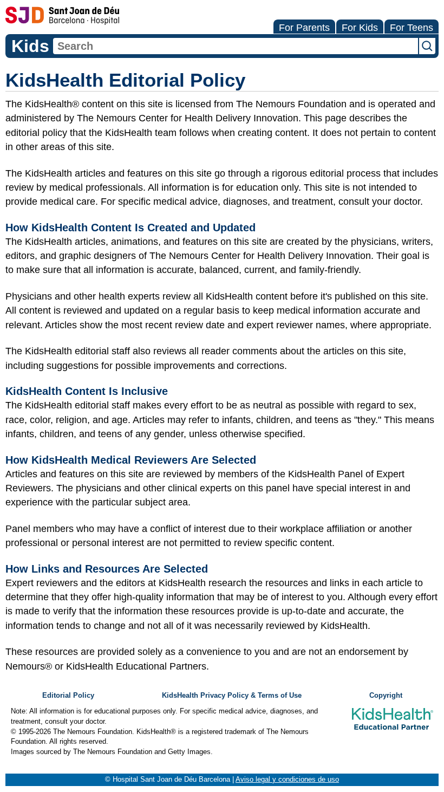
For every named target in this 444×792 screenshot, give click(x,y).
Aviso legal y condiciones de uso (287, 779)
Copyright (385, 695)
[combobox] (235, 46)
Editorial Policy (68, 695)
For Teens (411, 27)
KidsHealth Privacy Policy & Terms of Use (232, 695)
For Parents (304, 27)
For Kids (360, 27)
